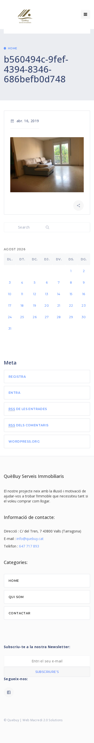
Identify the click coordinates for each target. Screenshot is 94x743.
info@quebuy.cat (30, 538)
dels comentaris (29, 425)
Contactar (20, 613)
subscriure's (47, 672)
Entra (14, 393)
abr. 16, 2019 (24, 120)
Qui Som (16, 597)
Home (12, 48)
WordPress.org (24, 441)
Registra (17, 377)
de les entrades (28, 409)
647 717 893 (29, 546)
